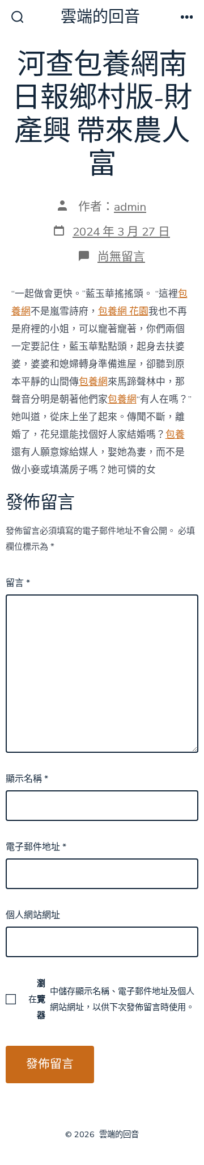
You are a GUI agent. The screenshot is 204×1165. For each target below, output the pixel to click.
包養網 (93, 381)
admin (130, 207)
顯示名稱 (27, 779)
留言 (18, 583)
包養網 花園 (123, 311)
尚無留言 (121, 257)
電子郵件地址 (36, 847)
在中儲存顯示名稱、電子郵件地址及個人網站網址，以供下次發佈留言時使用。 (111, 999)
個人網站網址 (33, 915)
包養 (175, 434)
